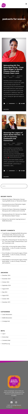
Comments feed (6, 340)
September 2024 (6, 285)
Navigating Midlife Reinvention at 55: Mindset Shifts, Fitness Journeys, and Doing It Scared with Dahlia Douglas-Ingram (14, 234)
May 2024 (4, 292)
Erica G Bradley (6, 253)
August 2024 (5, 288)
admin (13, 76)
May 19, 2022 (6, 76)
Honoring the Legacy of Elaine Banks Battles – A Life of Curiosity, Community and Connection (13, 136)
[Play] (4, 103)
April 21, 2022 (7, 143)
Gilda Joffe (4, 240)
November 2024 (6, 278)
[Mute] (19, 103)
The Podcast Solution (17, 406)
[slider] (22, 104)
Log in (3, 333)
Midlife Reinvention (7, 318)
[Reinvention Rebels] (4, 4)
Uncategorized (6, 321)
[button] (14, 398)
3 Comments (18, 144)
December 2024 (6, 275)
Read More (6, 109)
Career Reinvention (7, 314)
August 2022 (5, 295)
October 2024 (5, 282)
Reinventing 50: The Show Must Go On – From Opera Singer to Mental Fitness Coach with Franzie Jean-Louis (14, 69)
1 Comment (17, 77)
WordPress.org (6, 343)
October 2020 (5, 299)
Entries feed (5, 337)
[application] (14, 103)
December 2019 (6, 302)
